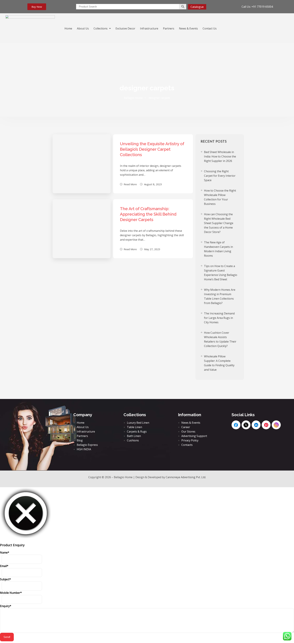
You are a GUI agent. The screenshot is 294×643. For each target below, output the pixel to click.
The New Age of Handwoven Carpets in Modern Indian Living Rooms (218, 249)
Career (185, 427)
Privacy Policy (189, 440)
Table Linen (134, 427)
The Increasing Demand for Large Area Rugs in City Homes (219, 318)
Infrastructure (149, 28)
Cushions (133, 440)
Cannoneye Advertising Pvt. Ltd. (186, 477)
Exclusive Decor (125, 28)
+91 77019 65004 (262, 7)
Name (4, 552)
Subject (5, 579)
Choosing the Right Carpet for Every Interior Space (219, 175)
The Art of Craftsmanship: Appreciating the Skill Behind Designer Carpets (148, 214)
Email (4, 566)
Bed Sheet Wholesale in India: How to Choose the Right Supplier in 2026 (220, 156)
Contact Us (210, 28)
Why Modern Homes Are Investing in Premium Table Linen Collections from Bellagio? (219, 296)
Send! (7, 637)
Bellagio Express (87, 445)
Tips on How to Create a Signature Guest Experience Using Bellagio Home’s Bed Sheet (220, 272)
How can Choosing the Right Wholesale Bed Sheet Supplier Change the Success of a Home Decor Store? (218, 223)
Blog (80, 440)
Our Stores (188, 431)
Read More (130, 184)
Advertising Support (194, 436)
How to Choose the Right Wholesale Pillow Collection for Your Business (220, 197)
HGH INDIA (84, 449)
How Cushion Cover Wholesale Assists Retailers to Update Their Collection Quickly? (220, 339)
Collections (101, 28)
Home (68, 28)
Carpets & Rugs (137, 431)
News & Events (188, 28)
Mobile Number (11, 593)
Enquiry (5, 606)
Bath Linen (134, 436)
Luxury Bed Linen (138, 423)
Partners (168, 28)
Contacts (187, 445)
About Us (83, 28)
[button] (102, 28)
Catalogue (197, 7)
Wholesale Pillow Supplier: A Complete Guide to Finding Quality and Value (219, 363)
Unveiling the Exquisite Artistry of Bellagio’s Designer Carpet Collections (152, 149)
